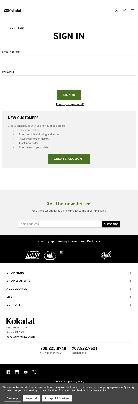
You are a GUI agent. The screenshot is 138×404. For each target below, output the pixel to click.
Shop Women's (18, 280)
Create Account (69, 159)
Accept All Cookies (57, 398)
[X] (34, 372)
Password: (8, 72)
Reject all (32, 398)
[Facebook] (8, 372)
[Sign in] (116, 10)
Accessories (16, 288)
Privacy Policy (76, 381)
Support (13, 304)
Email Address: (11, 51)
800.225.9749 (53, 348)
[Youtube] (25, 372)
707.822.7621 (85, 348)
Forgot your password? (70, 104)
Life (9, 296)
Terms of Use (61, 381)
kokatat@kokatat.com (20, 336)
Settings (12, 398)
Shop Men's (15, 272)
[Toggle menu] (132, 11)
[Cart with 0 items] (124, 10)
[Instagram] (17, 372)
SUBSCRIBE (111, 224)
